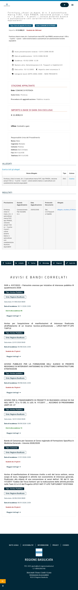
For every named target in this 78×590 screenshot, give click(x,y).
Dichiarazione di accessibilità (39, 575)
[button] (72, 4)
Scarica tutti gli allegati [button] (11, 169)
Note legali (30, 572)
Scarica (71, 178)
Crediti (43, 572)
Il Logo (49, 572)
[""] (64, 5)
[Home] (7, 4)
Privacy (37, 572)
